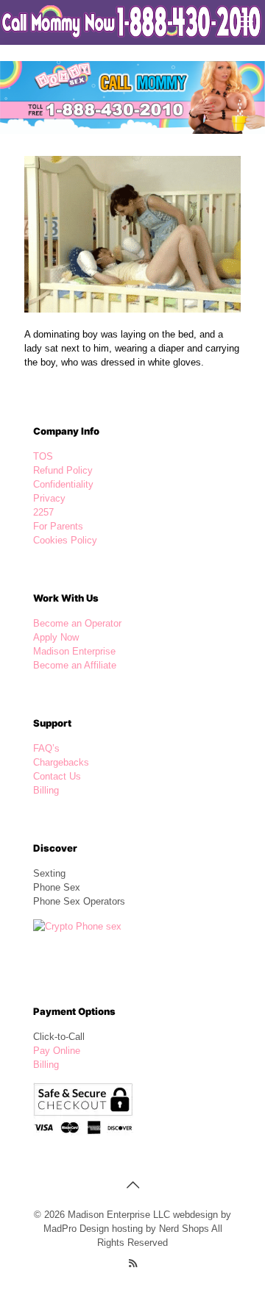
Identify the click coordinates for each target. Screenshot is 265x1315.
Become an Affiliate (74, 665)
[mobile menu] (245, 22)
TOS (43, 456)
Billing (46, 790)
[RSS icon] (132, 1263)
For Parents (58, 526)
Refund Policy (63, 470)
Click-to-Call (59, 1036)
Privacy (49, 498)
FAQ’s (46, 748)
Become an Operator (77, 623)
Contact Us (57, 776)
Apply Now (56, 637)
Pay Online (56, 1050)
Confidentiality (63, 484)
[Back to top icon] (132, 1184)
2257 (43, 512)
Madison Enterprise (74, 651)
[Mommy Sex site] (132, 22)
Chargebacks (61, 762)
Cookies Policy (65, 540)
